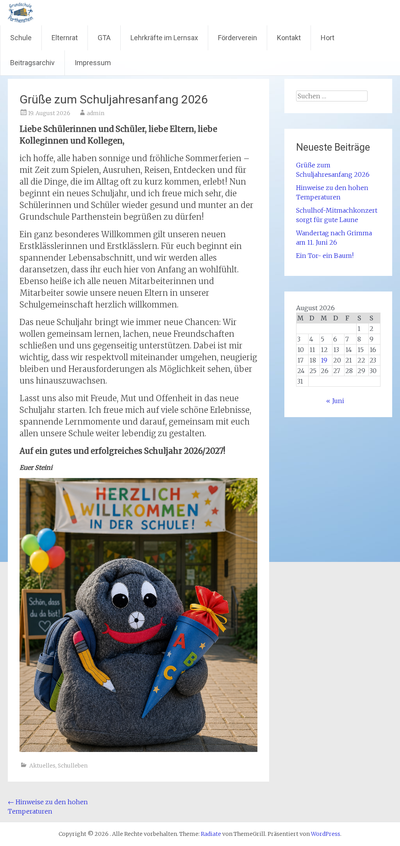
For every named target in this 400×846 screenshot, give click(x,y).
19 (324, 360)
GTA (104, 38)
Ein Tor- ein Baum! (325, 255)
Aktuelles (42, 765)
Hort (327, 38)
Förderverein (237, 38)
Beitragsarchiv (32, 63)
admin (95, 113)
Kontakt (289, 38)
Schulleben (73, 765)
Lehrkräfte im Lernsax (164, 38)
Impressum (93, 63)
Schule (21, 38)
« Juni (335, 401)
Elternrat (65, 38)
